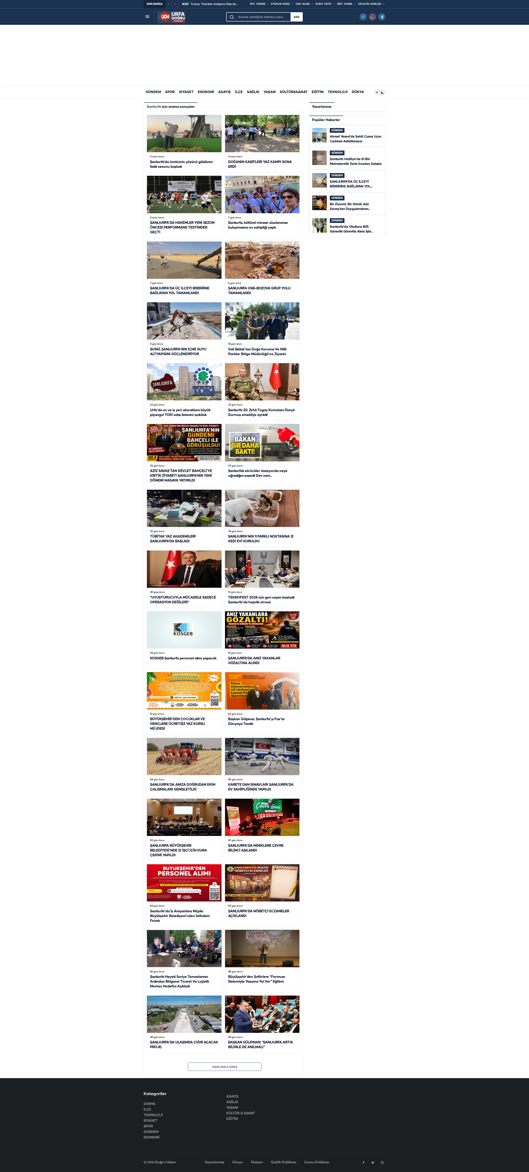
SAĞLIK (253, 92)
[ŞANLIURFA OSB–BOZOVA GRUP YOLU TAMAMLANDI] (262, 270)
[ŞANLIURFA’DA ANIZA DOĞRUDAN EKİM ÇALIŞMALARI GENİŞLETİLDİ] (184, 766)
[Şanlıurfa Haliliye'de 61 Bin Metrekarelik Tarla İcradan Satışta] (347, 158)
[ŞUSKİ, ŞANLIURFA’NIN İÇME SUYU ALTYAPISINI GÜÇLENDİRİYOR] (184, 331)
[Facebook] (363, 1162)
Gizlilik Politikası (283, 1162)
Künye (237, 1162)
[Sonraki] (175, 4)
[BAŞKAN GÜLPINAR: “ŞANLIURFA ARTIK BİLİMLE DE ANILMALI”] (262, 1024)
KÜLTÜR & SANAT (240, 1113)
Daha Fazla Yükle (224, 1066)
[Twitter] (372, 1162)
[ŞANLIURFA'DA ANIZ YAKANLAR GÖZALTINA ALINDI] (262, 640)
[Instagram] (382, 1162)
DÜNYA (358, 92)
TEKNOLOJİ (338, 92)
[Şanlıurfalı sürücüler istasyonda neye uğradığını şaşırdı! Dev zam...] (262, 455)
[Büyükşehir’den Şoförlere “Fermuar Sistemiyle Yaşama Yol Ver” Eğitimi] (262, 961)
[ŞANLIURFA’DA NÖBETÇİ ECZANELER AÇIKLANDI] (262, 895)
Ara (297, 17)
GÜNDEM (153, 92)
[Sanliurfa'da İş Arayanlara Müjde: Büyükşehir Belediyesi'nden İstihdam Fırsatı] (184, 895)
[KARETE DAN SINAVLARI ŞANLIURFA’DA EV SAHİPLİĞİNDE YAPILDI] (262, 766)
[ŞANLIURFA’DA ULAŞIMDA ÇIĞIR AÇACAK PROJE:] (184, 1024)
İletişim (257, 1162)
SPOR (170, 92)
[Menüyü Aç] (147, 16)
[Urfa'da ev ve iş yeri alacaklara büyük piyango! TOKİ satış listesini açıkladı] (184, 391)
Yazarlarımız (214, 1162)
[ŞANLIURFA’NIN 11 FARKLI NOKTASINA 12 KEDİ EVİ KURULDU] (262, 518)
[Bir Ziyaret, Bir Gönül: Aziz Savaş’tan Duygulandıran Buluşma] (347, 204)
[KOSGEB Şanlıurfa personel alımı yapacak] (184, 640)
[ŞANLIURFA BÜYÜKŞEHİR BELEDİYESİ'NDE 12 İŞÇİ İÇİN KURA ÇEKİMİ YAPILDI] (184, 830)
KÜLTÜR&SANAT (293, 92)
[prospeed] (171, 16)
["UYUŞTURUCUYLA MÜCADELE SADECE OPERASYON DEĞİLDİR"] (184, 579)
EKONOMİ (206, 92)
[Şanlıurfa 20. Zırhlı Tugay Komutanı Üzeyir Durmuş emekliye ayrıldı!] (262, 391)
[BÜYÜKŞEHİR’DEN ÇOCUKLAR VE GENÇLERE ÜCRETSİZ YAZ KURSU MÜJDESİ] (184, 703)
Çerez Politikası (316, 1162)
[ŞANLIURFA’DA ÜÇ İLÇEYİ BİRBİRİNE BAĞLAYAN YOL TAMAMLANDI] (184, 270)
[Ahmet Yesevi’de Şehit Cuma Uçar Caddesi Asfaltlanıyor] (347, 136)
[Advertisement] (264, 56)
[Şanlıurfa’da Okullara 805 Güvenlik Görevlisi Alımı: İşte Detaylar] (347, 226)
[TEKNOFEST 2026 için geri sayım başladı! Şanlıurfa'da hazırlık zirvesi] (262, 579)
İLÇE (239, 92)
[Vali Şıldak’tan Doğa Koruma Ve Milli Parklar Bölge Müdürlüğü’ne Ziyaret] (262, 331)
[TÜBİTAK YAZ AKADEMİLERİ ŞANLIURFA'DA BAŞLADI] (184, 518)
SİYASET (186, 92)
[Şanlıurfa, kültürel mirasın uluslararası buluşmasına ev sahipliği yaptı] (262, 207)
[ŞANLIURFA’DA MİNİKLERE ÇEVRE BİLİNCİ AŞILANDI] (262, 830)
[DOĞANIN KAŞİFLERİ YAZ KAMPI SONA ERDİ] (262, 143)
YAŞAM (269, 92)
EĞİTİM (318, 92)
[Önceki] (169, 4)
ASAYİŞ (224, 92)
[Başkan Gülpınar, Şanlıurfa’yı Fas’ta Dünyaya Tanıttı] (262, 703)
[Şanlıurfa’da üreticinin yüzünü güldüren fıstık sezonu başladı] (184, 143)
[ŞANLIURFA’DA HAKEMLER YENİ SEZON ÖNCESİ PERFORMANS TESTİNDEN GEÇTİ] (184, 207)
